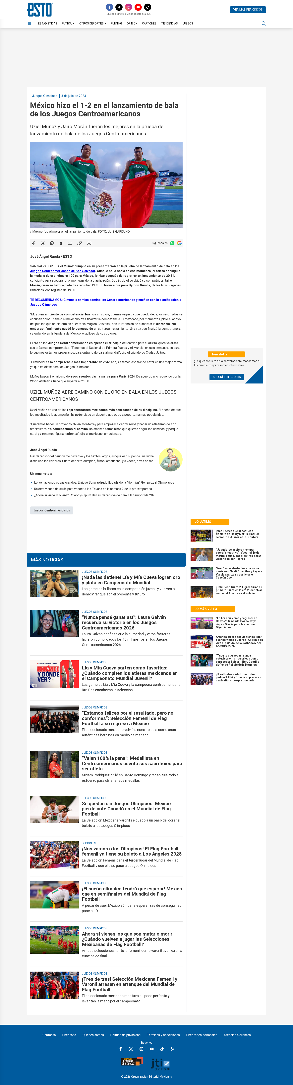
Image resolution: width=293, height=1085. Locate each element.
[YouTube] (138, 7)
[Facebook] (109, 7)
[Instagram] (128, 7)
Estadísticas (47, 23)
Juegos (188, 23)
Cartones (149, 23)
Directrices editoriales (201, 1035)
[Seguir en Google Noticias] (179, 243)
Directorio (69, 1035)
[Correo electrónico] (70, 243)
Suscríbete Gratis (227, 377)
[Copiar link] (79, 243)
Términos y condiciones (163, 1035)
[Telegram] (61, 243)
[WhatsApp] (52, 243)
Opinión (132, 23)
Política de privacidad (125, 1035)
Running (116, 23)
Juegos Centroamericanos (51, 510)
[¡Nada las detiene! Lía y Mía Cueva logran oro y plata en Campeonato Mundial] (54, 586)
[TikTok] (147, 7)
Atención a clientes (237, 1035)
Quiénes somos (93, 1035)
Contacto (49, 1035)
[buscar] (263, 23)
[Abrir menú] (29, 23)
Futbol (68, 23)
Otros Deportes (92, 23)
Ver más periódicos (248, 9)
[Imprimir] (89, 243)
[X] (119, 7)
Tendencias (169, 23)
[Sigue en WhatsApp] (172, 243)
